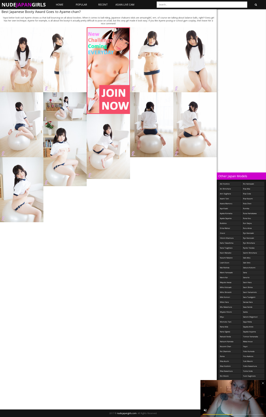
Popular (81, 4)
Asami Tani (224, 198)
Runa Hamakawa (250, 213)
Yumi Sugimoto (249, 376)
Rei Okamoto (225, 351)
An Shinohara (225, 189)
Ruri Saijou (247, 223)
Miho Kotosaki (226, 287)
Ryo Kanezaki (248, 238)
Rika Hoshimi (225, 366)
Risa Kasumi (248, 198)
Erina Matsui (225, 228)
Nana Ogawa (225, 331)
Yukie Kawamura (250, 366)
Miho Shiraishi (226, 292)
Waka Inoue (248, 341)
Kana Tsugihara (226, 248)
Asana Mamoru (226, 203)
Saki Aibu (246, 258)
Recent (103, 4)
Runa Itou (247, 218)
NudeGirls (24, 4)
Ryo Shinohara (249, 243)
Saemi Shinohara (250, 253)
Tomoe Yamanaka (250, 336)
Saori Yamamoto (250, 292)
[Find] (255, 5)
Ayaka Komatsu (226, 213)
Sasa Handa (247, 307)
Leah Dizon (224, 262)
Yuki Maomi (248, 361)
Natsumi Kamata (226, 341)
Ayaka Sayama (226, 218)
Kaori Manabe (225, 253)
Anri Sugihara (225, 193)
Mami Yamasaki (226, 272)
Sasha (245, 312)
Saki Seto (246, 262)
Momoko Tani (225, 322)
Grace (222, 233)
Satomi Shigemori (250, 317)
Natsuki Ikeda (225, 336)
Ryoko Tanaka (248, 248)
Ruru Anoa (247, 228)
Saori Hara (247, 282)
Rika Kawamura (226, 371)
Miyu (222, 317)
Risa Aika (246, 189)
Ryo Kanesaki (248, 233)
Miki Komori (225, 297)
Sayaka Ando (248, 327)
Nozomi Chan (225, 346)
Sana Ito (246, 277)
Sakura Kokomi (249, 267)
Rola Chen (247, 203)
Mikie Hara (224, 302)
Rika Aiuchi (224, 361)
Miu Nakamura (226, 307)
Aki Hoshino (225, 184)
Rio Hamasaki (248, 184)
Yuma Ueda (248, 371)
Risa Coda (247, 193)
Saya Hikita (247, 322)
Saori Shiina (248, 287)
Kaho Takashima (226, 243)
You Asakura (248, 356)
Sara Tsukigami (249, 297)
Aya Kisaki (224, 208)
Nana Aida (224, 327)
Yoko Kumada (248, 351)
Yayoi (245, 346)
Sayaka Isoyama (249, 331)
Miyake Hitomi (226, 312)
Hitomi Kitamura (227, 238)
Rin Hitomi (224, 376)
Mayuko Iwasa (225, 282)
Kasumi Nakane (226, 258)
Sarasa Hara (248, 302)
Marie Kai (224, 277)
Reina (222, 356)
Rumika (246, 208)
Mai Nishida (224, 267)
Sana (245, 272)
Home (59, 4)
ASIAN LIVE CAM (124, 4)
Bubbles (223, 223)
